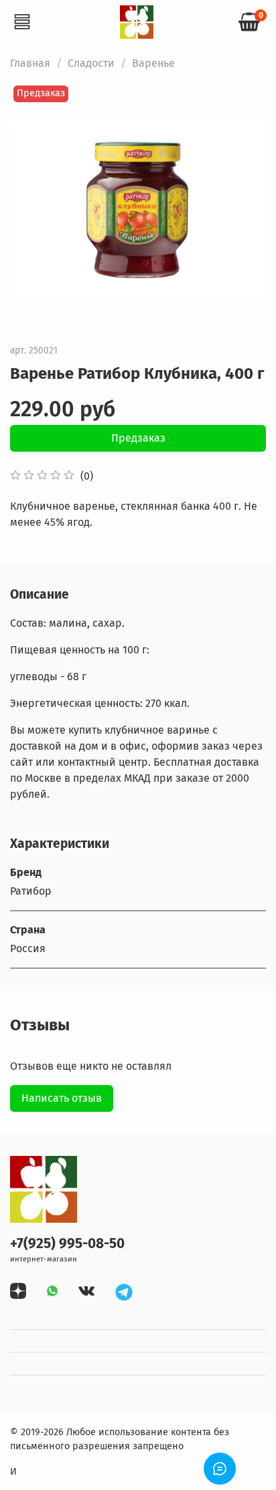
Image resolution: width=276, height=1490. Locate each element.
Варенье (153, 63)
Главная (30, 63)
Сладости (91, 63)
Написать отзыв (61, 1098)
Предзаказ (138, 438)
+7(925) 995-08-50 (67, 1243)
